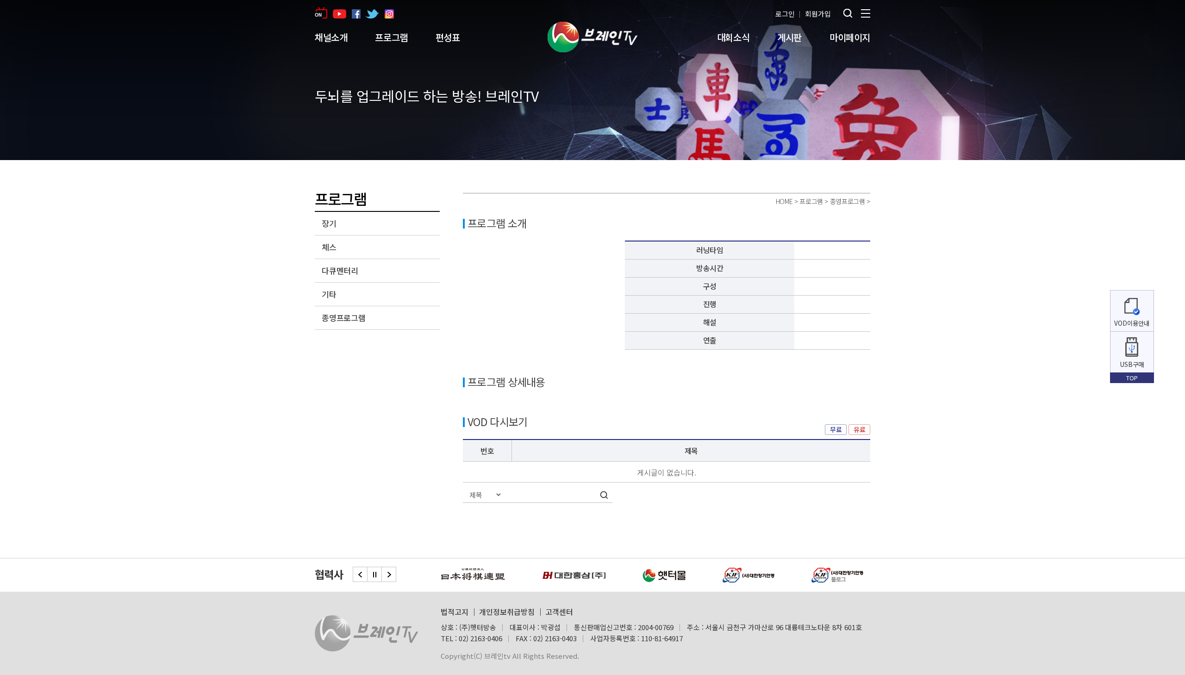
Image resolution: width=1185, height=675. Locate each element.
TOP (1132, 377)
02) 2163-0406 (480, 638)
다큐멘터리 (340, 270)
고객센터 (559, 611)
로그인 (785, 14)
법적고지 (454, 611)
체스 (329, 247)
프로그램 (391, 37)
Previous (360, 574)
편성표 (448, 37)
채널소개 (331, 37)
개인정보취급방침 (507, 611)
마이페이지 (850, 37)
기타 (329, 294)
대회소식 (733, 37)
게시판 (789, 37)
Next (388, 574)
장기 (329, 223)
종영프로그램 (344, 317)
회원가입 (818, 14)
